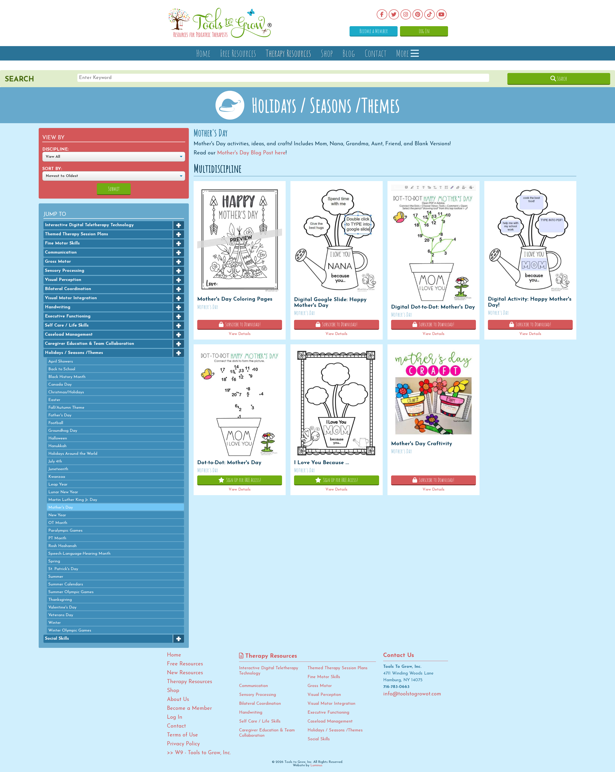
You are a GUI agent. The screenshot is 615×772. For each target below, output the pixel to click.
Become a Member (373, 31)
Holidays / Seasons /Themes (74, 353)
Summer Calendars (65, 584)
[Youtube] (441, 14)
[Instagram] (405, 14)
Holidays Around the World (72, 453)
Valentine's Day (62, 607)
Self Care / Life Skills (67, 325)
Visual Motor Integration (71, 298)
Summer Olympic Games (70, 592)
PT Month (57, 538)
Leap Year (58, 484)
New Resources (185, 673)
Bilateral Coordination (68, 289)
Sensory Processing (64, 270)
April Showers (60, 361)
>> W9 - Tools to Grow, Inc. (199, 753)
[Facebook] (382, 14)
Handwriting (57, 307)
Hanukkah (57, 446)
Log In (424, 31)
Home (203, 53)
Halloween (57, 438)
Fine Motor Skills (62, 243)
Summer (55, 576)
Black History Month (67, 377)
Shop (327, 53)
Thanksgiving (60, 599)
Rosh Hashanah (62, 546)
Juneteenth (58, 469)
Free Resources (238, 53)
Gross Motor (58, 261)
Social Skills (57, 638)
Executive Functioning (68, 316)
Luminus (316, 765)
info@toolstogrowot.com (412, 694)
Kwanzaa (56, 476)
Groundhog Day (62, 430)
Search (561, 78)
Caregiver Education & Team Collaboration (89, 343)
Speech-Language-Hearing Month (79, 553)
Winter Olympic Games (69, 630)
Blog (349, 53)
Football (55, 423)
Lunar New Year (63, 492)
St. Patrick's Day (63, 569)
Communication (61, 252)
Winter (54, 622)
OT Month (57, 523)
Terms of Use (182, 735)
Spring (54, 561)
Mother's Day (60, 507)
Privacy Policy (183, 744)
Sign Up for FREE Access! (242, 480)
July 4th (55, 461)
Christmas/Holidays (66, 392)
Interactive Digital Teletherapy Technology (89, 225)
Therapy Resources (288, 53)
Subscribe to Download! (242, 324)
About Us (178, 699)
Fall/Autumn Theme (66, 407)
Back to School (61, 369)
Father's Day (59, 415)
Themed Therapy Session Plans (76, 234)
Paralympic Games (65, 530)
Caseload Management (69, 334)
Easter (54, 400)
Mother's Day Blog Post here (250, 153)
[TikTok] (429, 14)
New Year (57, 515)
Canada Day (60, 384)
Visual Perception (63, 280)
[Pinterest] (417, 14)
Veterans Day (60, 615)
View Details (240, 334)
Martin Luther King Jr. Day (72, 500)
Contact (376, 53)
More (403, 53)
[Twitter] (394, 14)
